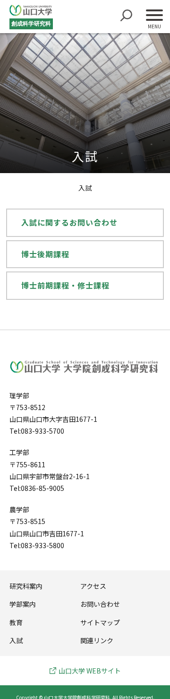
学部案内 (22, 604)
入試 (16, 640)
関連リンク (96, 640)
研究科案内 (25, 586)
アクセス (93, 586)
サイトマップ (100, 622)
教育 (16, 622)
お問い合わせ (100, 604)
